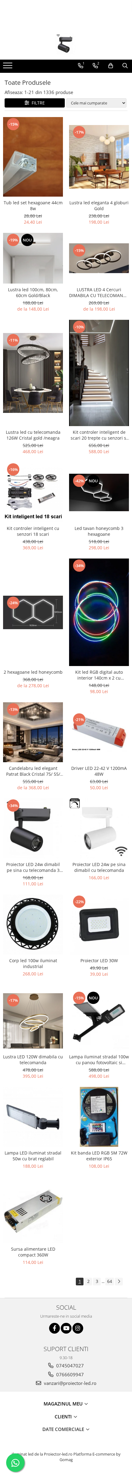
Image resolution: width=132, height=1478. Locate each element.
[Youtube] (66, 1328)
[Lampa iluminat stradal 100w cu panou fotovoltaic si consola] (99, 1021)
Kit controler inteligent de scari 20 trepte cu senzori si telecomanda (99, 435)
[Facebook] (54, 1328)
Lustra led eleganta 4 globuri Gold (99, 205)
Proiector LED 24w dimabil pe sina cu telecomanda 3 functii (33, 867)
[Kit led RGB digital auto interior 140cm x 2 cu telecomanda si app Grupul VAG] (99, 612)
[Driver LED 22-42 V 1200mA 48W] (99, 732)
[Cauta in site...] (125, 66)
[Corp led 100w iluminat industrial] (33, 925)
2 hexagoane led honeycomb (33, 672)
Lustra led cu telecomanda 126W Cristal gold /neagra (33, 435)
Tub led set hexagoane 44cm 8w (33, 205)
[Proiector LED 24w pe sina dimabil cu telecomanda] (99, 828)
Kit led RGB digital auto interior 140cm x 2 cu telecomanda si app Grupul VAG (99, 675)
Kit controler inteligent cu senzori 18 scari (33, 531)
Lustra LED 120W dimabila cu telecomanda (33, 1059)
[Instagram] (77, 1328)
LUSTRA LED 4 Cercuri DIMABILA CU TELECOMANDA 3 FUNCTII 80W (99, 292)
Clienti (64, 1416)
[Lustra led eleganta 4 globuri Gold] (99, 157)
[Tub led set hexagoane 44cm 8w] (33, 157)
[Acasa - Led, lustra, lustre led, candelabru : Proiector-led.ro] (66, 44)
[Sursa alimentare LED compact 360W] (33, 1213)
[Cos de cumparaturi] (110, 66)
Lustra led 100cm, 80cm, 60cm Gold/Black (33, 292)
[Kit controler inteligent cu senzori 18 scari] (33, 492)
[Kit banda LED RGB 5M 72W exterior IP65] (99, 1117)
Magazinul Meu (64, 1404)
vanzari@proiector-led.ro (69, 1383)
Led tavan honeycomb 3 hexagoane (99, 531)
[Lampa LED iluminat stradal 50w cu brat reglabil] (33, 1117)
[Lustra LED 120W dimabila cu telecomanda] (33, 1021)
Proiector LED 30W (99, 960)
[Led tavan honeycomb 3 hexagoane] (99, 492)
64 (109, 1281)
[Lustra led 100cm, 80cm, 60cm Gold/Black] (33, 258)
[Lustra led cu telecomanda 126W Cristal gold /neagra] (33, 373)
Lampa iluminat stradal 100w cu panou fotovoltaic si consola (99, 1059)
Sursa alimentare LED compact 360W (33, 1252)
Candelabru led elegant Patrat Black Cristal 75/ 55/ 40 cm (33, 771)
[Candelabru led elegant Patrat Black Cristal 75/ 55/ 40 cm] (33, 732)
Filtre (37, 103)
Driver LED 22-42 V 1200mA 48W (99, 771)
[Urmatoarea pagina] (119, 1281)
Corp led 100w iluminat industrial (33, 963)
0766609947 (69, 1374)
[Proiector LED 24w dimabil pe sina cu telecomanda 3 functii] (33, 828)
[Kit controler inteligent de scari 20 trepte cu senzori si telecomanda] (99, 373)
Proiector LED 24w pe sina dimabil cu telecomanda (99, 867)
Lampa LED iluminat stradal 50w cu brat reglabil (33, 1156)
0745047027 (69, 1365)
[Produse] (8, 67)
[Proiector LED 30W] (99, 925)
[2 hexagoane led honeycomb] (33, 612)
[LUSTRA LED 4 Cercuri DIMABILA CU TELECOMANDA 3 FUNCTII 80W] (99, 258)
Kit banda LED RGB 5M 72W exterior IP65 (99, 1156)
